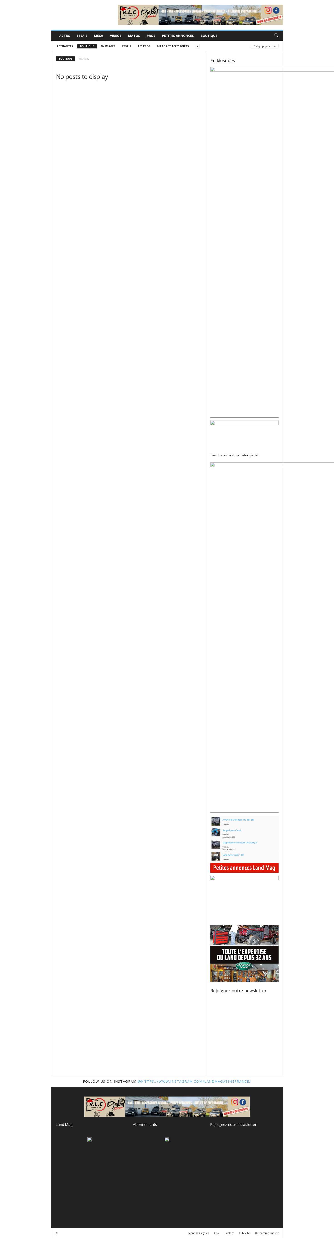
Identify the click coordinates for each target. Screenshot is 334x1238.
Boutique (209, 35)
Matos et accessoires (173, 46)
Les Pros (144, 46)
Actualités (65, 46)
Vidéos (115, 35)
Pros (151, 35)
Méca (98, 35)
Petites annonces (178, 35)
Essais (82, 35)
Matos (134, 35)
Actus (64, 35)
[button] (276, 36)
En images (108, 46)
